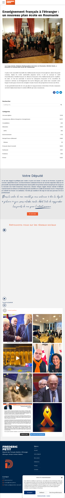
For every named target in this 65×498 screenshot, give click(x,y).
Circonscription (6, 115)
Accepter (29, 492)
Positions (5, 153)
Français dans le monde (9, 146)
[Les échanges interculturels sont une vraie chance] (47, 328)
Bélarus (5, 142)
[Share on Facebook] (54, 92)
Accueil (36, 450)
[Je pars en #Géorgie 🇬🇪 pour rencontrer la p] (17, 387)
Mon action (37, 458)
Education (5, 126)
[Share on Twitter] (57, 92)
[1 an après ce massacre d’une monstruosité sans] (47, 417)
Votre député (37, 454)
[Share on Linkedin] (60, 92)
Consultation (5, 123)
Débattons (36, 461)
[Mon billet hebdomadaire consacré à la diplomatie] (17, 417)
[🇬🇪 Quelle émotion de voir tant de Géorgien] (17, 358)
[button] (62, 477)
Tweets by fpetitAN (7, 302)
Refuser (42, 492)
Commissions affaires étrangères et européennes (16, 119)
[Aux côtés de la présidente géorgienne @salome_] (47, 358)
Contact (48, 495)
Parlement (5, 150)
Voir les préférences (55, 492)
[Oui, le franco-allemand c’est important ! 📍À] (17, 328)
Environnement (6, 134)
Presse (4, 157)
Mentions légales (41, 495)
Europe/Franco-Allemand (9, 138)
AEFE (5, 130)
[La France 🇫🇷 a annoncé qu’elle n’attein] (47, 387)
